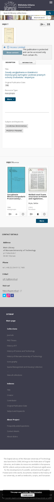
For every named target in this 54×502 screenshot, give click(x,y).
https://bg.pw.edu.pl (11, 291)
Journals (10, 335)
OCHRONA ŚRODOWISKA (16, 126)
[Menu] (50, 2)
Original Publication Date (17, 406)
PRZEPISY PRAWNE (14, 130)
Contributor (11, 400)
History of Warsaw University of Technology (24, 356)
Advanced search (39, 18)
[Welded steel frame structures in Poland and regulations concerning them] (38, 180)
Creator (10, 395)
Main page (11, 321)
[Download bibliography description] (9, 214)
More (42, 221)
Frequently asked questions (18, 426)
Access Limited (17, 47)
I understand (28, 495)
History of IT (12, 346)
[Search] (50, 13)
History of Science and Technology (21, 351)
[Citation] (48, 24)
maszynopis (10, 93)
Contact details (13, 431)
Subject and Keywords (16, 411)
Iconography (12, 362)
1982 (7, 85)
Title (9, 390)
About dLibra (12, 436)
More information (35, 492)
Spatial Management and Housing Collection (24, 367)
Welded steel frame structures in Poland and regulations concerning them (38, 196)
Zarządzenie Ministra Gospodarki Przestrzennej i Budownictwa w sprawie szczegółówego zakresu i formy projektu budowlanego (16, 196)
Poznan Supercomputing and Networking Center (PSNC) (28, 498)
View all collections (14, 375)
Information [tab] (27, 62)
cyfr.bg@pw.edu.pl (10, 279)
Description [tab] (10, 62)
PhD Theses (11, 340)
